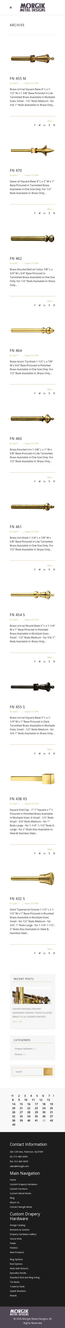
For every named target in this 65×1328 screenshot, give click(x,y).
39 (21, 1120)
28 (28, 1112)
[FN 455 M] (32, 58)
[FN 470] (32, 150)
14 (13, 1104)
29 (36, 1112)
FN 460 (16, 438)
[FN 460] (32, 418)
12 (40, 1100)
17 (36, 1104)
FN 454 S (17, 614)
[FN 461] (32, 506)
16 (28, 1104)
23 (36, 1108)
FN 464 (16, 350)
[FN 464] (32, 330)
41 (36, 1120)
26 (13, 1112)
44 (13, 1124)
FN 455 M (18, 78)
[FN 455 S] (32, 686)
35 (36, 1116)
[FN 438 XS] (32, 778)
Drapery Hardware (23, 1048)
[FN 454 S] (32, 594)
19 (51, 1104)
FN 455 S (17, 706)
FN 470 (16, 170)
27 (21, 1112)
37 (51, 1116)
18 (43, 1104)
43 (51, 1120)
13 (48, 1100)
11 (33, 1100)
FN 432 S (17, 898)
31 (51, 1112)
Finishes (18, 1054)
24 (43, 1108)
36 (43, 1116)
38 (13, 1120)
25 (51, 1108)
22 (28, 1108)
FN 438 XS (18, 798)
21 (21, 1108)
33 (21, 1116)
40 (28, 1120)
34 (28, 1116)
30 (43, 1112)
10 (25, 1100)
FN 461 (16, 526)
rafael (14, 83)
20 (13, 1108)
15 (21, 1104)
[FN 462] (32, 238)
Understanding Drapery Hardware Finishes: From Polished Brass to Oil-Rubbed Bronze (32, 1012)
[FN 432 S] (32, 878)
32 (13, 1116)
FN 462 (16, 258)
